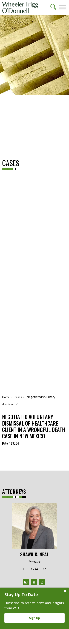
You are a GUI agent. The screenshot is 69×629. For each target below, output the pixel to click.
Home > (7, 397)
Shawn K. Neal (34, 554)
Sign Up (34, 618)
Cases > (19, 397)
